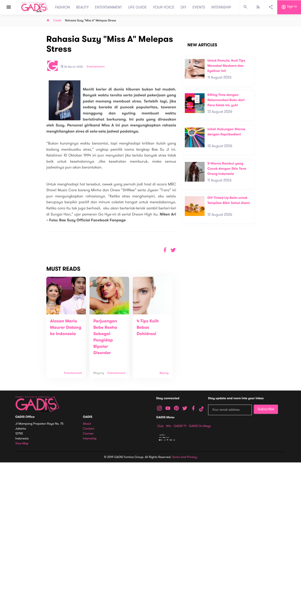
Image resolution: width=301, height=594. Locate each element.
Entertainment (96, 67)
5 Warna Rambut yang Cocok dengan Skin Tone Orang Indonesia (226, 168)
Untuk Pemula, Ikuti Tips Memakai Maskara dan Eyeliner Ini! (226, 65)
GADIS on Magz (200, 426)
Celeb (57, 20)
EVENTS (199, 7)
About (87, 423)
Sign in (291, 6)
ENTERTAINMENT (108, 7)
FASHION (62, 7)
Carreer (88, 433)
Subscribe (265, 409)
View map (21, 443)
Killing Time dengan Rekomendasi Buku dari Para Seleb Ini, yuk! (226, 100)
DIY (183, 7)
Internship (90, 438)
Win (168, 426)
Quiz (160, 426)
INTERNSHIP (221, 7)
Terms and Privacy (184, 457)
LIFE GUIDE (137, 7)
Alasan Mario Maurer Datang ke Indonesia (65, 327)
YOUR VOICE (163, 7)
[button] (173, 250)
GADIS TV (180, 426)
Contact (88, 428)
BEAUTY (82, 7)
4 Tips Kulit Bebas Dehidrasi (148, 327)
